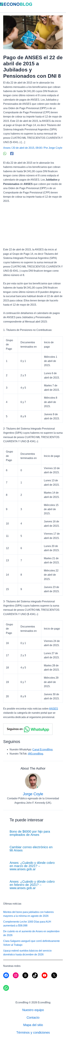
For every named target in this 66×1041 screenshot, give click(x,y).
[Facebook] (11, 153)
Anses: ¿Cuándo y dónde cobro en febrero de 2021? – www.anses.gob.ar (32, 885)
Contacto (33, 1017)
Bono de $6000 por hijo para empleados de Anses (30, 833)
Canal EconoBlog (42, 749)
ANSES (53, 708)
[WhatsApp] (4, 153)
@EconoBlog (35, 753)
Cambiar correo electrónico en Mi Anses (31, 848)
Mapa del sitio (33, 1025)
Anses (6, 147)
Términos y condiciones (33, 1032)
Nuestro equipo (33, 1010)
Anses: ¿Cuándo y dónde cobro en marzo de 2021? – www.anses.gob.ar (32, 866)
